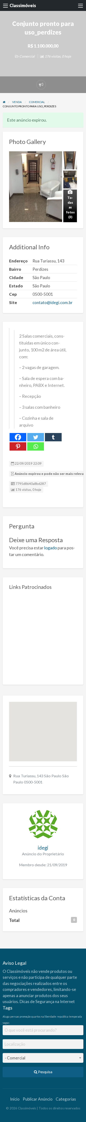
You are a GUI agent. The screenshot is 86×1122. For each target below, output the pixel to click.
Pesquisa (44, 1072)
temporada (75, 1016)
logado (50, 547)
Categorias (66, 1099)
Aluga (6, 1016)
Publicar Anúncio (38, 1099)
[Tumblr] (53, 437)
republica (62, 1016)
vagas (6, 1022)
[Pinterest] (18, 446)
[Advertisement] (43, 635)
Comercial (27, 56)
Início (15, 1099)
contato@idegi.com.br (52, 302)
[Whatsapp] (35, 446)
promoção (25, 1016)
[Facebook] (18, 437)
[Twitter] (35, 437)
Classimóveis (23, 5)
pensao (14, 1016)
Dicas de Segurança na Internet (47, 1001)
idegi (43, 848)
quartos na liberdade (43, 1016)
